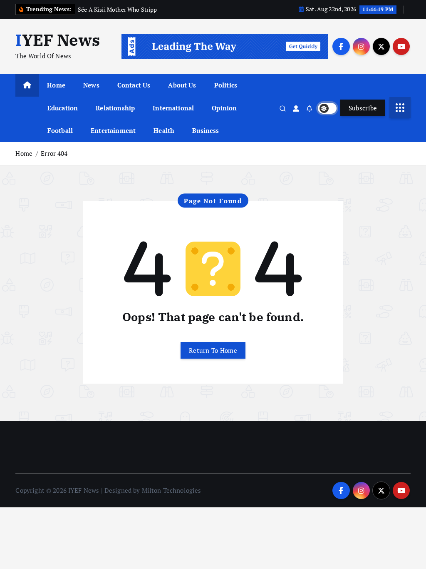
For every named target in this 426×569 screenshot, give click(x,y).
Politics (225, 85)
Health (164, 130)
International (173, 108)
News (91, 85)
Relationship (115, 108)
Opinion (224, 108)
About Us (182, 85)
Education (62, 108)
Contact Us (134, 85)
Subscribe (363, 108)
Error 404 (54, 153)
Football (60, 130)
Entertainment (113, 130)
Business (205, 130)
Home (56, 85)
